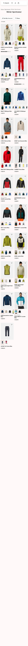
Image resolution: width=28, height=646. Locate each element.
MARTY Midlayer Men (6, 111)
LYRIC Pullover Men (6, 141)
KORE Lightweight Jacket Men (19, 285)
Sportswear (7, 9)
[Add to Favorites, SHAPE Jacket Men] (11, 176)
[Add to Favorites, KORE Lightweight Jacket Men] (25, 263)
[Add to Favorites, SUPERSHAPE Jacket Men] (25, 176)
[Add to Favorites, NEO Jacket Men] (11, 206)
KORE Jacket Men (18, 256)
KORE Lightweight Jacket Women (5, 79)
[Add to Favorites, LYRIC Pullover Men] (11, 119)
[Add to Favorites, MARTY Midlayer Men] (11, 89)
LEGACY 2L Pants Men (6, 346)
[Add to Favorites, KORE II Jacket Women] (11, 25)
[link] (12, 3)
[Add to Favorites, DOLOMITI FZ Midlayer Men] (25, 89)
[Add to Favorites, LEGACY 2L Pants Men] (11, 324)
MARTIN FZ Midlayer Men (7, 169)
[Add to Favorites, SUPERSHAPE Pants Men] (25, 57)
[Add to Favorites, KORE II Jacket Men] (11, 234)
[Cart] (18, 3)
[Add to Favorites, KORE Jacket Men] (25, 234)
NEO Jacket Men (5, 227)
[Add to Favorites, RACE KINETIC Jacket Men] (25, 294)
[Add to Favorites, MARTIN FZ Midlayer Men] (11, 148)
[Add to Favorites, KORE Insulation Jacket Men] (11, 294)
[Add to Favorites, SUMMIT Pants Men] (25, 148)
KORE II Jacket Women (6, 47)
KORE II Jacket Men (6, 256)
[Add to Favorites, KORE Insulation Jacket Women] (25, 25)
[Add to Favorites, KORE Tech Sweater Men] (25, 119)
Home (2, 9)
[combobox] (7, 18)
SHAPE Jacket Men (6, 199)
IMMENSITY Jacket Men (20, 227)
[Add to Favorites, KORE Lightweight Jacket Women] (11, 57)
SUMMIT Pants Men (19, 169)
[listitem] (2, 43)
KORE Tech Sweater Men (20, 141)
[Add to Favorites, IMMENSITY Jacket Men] (25, 206)
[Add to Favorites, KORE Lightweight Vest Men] (11, 263)
